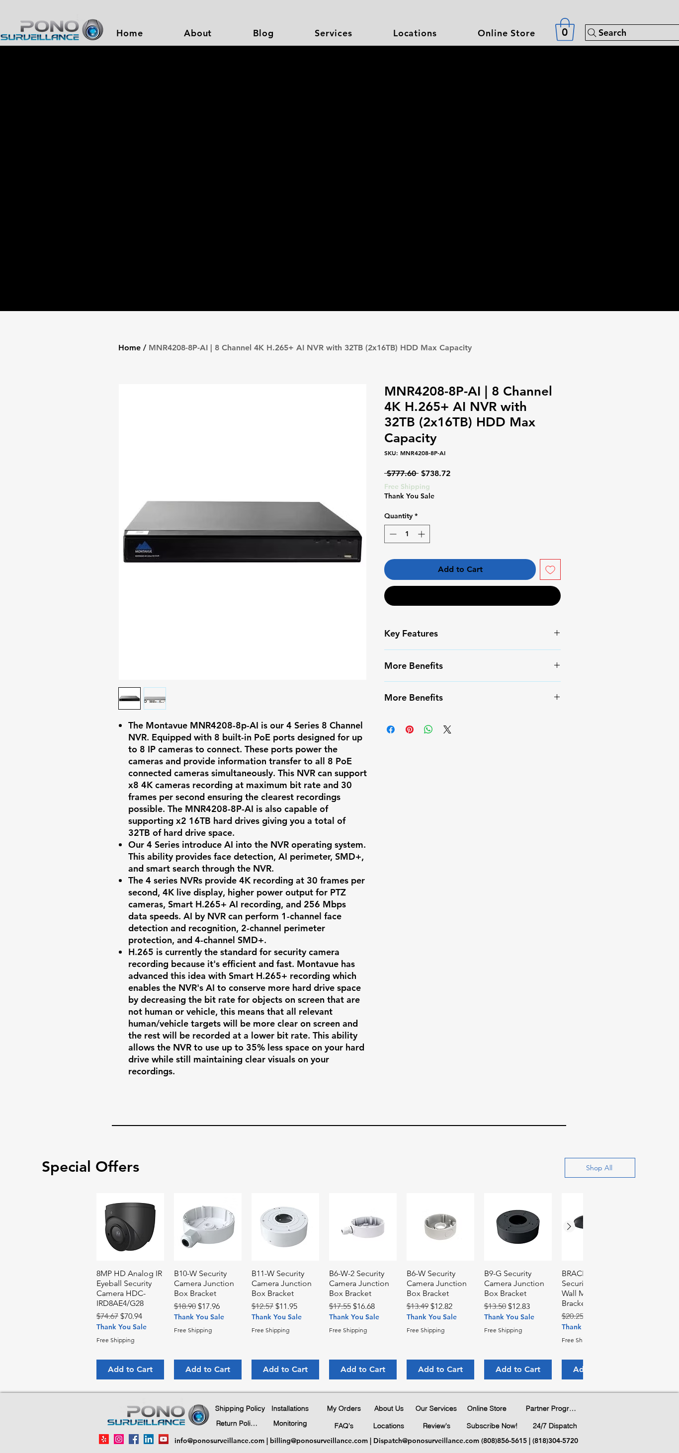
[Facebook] (134, 1439)
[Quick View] (130, 1227)
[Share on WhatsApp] (428, 729)
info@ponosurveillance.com (219, 1440)
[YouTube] (164, 1439)
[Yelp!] (104, 1439)
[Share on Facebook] (391, 729)
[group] (339, 1286)
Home (129, 347)
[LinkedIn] (149, 1439)
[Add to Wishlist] (550, 569)
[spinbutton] (407, 534)
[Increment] (422, 534)
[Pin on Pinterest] (410, 729)
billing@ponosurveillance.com (319, 1440)
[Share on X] (447, 729)
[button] (333, 33)
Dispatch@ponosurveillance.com (426, 1440)
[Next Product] (569, 1226)
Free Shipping (407, 486)
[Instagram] (119, 1439)
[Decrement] (392, 534)
